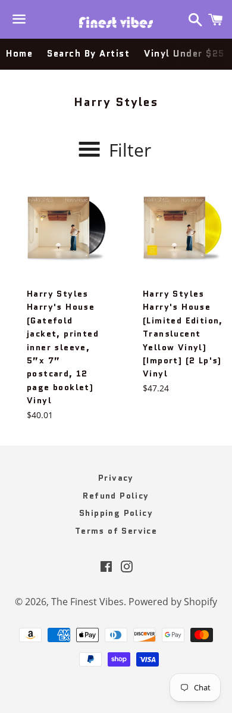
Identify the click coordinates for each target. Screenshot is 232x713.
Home (19, 53)
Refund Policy (116, 496)
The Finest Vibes (87, 601)
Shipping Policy (116, 513)
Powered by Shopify (172, 601)
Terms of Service (116, 531)
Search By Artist (88, 53)
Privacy (116, 478)
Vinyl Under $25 (184, 53)
